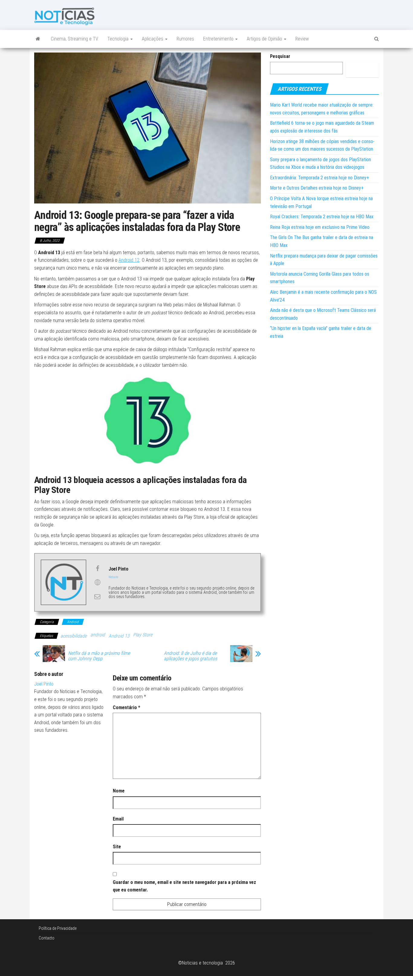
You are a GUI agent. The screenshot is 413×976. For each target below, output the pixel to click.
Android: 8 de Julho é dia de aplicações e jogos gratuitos (190, 656)
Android (73, 622)
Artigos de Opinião (265, 39)
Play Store (142, 635)
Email (118, 819)
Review (302, 39)
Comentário (126, 707)
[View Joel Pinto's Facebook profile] (97, 568)
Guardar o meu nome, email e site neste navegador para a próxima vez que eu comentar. (184, 886)
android (97, 635)
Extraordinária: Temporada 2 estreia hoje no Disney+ (319, 178)
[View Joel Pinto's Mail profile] (97, 596)
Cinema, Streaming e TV (74, 39)
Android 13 (119, 636)
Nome (119, 791)
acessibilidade (73, 636)
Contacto (46, 938)
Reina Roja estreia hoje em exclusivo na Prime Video (319, 227)
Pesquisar (280, 56)
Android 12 (129, 260)
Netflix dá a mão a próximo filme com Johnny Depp (99, 656)
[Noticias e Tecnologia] (38, 39)
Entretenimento (219, 39)
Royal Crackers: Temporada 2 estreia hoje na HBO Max (321, 216)
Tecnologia (118, 39)
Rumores (185, 39)
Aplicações (153, 39)
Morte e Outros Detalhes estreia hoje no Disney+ (317, 188)
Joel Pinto (44, 684)
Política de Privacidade (57, 928)
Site (117, 847)
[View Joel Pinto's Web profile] (97, 582)
